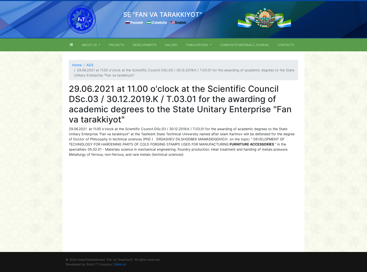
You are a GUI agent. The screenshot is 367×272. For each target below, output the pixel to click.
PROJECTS (116, 45)
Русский (136, 22)
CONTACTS (286, 45)
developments (145, 45)
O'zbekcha (159, 22)
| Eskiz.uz (119, 264)
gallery (171, 45)
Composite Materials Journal (244, 45)
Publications (197, 45)
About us (90, 45)
